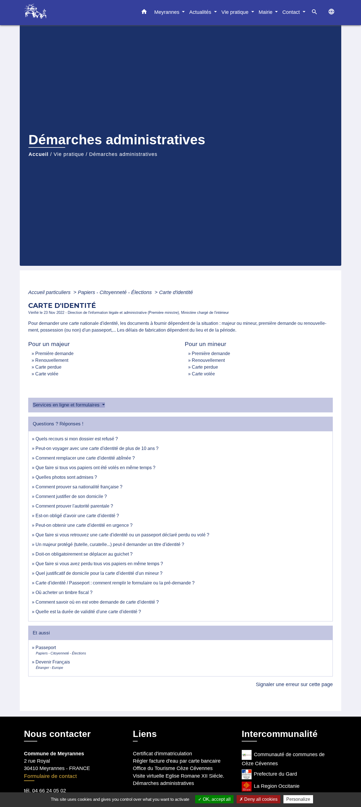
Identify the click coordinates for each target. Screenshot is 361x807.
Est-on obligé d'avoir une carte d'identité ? (77, 515)
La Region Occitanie (277, 786)
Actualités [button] (201, 12)
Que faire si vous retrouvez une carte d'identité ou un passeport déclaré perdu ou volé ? (122, 534)
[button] (144, 12)
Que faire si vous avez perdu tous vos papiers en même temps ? (99, 563)
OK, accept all (216, 799)
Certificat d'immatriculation (162, 753)
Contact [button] (291, 12)
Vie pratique (69, 154)
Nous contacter (57, 734)
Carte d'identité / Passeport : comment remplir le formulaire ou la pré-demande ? (115, 582)
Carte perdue (48, 367)
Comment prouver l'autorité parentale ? (74, 506)
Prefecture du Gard (275, 774)
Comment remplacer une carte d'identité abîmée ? (85, 458)
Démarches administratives (123, 154)
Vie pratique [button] (235, 12)
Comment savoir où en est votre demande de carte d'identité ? (97, 602)
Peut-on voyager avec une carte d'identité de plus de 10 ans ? (97, 448)
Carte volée (46, 373)
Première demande (54, 353)
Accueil (38, 154)
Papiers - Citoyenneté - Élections (115, 292)
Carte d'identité (176, 292)
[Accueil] (59, 12)
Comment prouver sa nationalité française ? (79, 486)
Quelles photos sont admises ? (66, 477)
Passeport (46, 647)
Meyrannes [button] (167, 12)
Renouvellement (51, 360)
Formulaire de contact (50, 776)
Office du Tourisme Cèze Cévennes (173, 768)
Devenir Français (53, 662)
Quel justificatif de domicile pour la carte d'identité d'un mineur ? (99, 573)
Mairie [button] (266, 12)
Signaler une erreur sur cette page (294, 684)
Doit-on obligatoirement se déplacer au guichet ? (84, 554)
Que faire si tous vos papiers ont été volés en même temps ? (95, 467)
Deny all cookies (260, 799)
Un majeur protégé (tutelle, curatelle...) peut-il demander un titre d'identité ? (110, 544)
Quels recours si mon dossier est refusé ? (77, 438)
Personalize (298, 799)
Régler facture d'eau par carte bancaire (177, 761)
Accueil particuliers (50, 292)
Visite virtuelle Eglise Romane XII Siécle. (178, 776)
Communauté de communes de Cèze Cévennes (283, 759)
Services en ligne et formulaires (67, 405)
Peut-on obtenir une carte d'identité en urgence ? (84, 525)
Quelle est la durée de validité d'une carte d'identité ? (88, 611)
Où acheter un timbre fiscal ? (64, 592)
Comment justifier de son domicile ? (71, 496)
